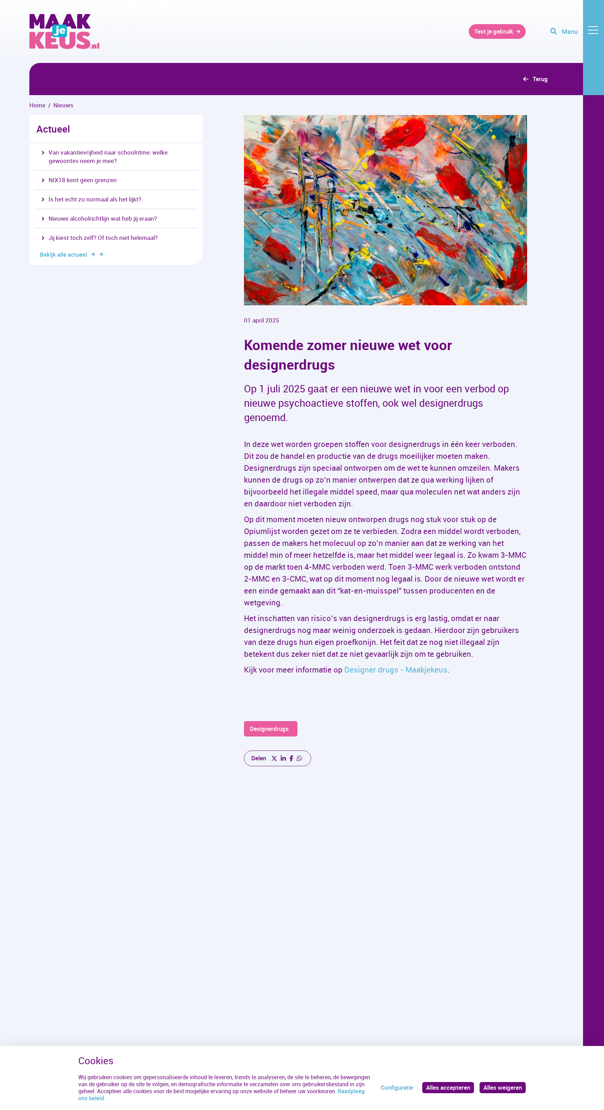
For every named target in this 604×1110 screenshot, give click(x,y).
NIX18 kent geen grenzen (83, 180)
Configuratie (397, 1087)
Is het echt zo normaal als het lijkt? (95, 199)
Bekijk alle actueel (63, 254)
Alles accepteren (448, 1087)
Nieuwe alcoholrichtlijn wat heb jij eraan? (103, 218)
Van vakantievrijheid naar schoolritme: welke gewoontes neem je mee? (108, 156)
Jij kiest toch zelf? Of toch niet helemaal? (103, 238)
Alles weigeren (502, 1087)
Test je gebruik (493, 31)
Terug (540, 79)
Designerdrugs (269, 729)
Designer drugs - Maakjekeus (395, 669)
